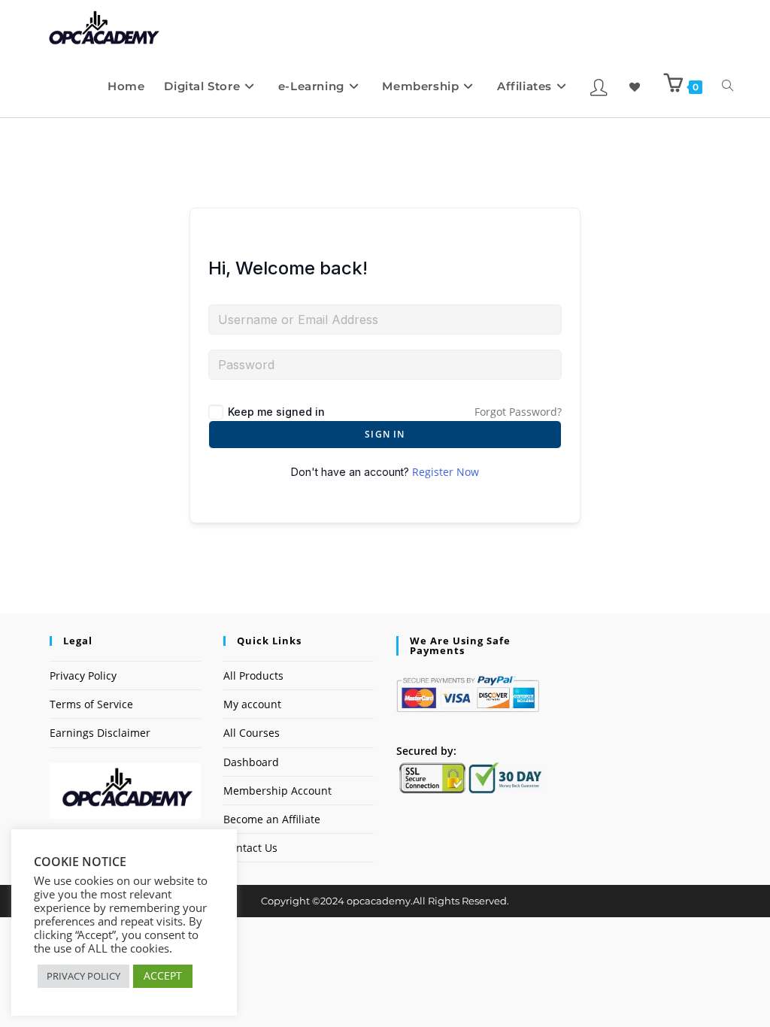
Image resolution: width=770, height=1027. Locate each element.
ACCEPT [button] (163, 975)
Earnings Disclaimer (100, 733)
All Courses (251, 733)
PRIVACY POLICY (83, 976)
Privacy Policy (83, 675)
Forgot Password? (518, 411)
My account (252, 704)
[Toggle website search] (727, 86)
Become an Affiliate (271, 819)
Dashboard (251, 762)
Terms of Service (91, 704)
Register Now (445, 472)
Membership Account (277, 790)
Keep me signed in (276, 411)
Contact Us (250, 848)
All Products (253, 675)
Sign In (385, 434)
